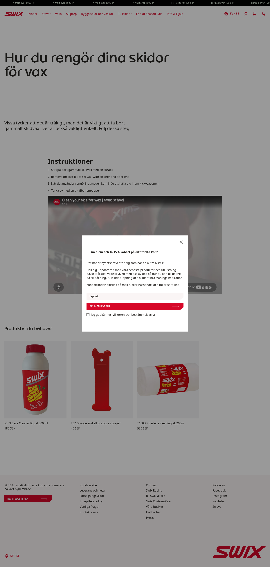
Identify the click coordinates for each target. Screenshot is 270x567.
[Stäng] (181, 242)
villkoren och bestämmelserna (134, 315)
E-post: (94, 296)
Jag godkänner (123, 315)
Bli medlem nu (99, 306)
